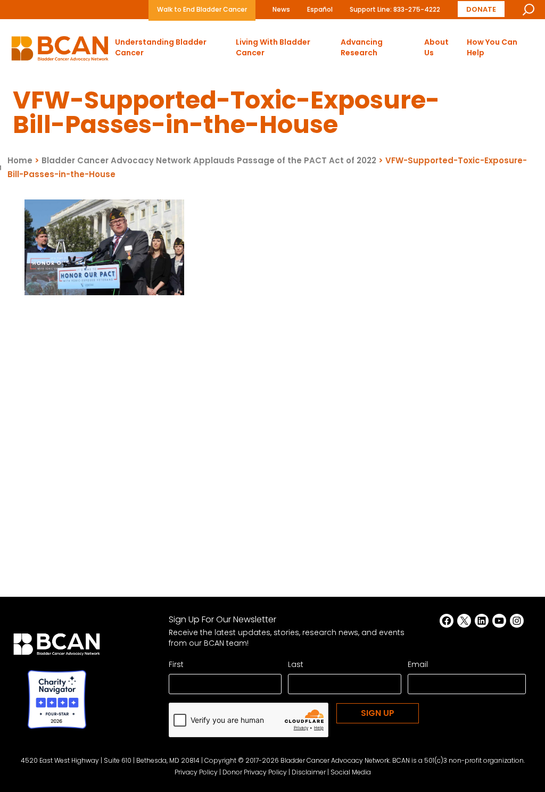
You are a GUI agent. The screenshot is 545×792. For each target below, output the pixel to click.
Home (19, 160)
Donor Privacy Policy (254, 772)
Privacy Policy (196, 772)
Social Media (351, 772)
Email (418, 664)
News (281, 9)
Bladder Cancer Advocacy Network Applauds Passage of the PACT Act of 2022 (209, 160)
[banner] (60, 51)
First (176, 664)
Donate (481, 9)
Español (320, 9)
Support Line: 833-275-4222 (395, 9)
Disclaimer (309, 772)
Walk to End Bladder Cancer (202, 9)
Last (295, 664)
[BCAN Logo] (57, 647)
